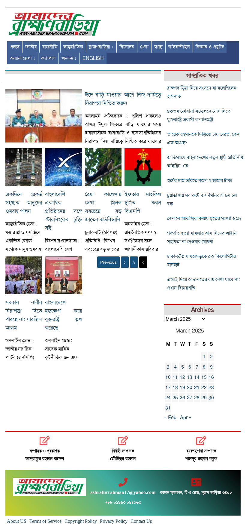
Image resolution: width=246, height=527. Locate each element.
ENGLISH (93, 58)
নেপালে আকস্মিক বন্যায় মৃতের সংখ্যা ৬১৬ (204, 219)
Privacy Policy (114, 521)
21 (197, 388)
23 (211, 388)
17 (168, 388)
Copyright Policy (80, 521)
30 (211, 398)
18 (175, 388)
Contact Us (141, 521)
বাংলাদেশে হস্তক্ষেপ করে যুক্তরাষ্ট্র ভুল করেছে (63, 315)
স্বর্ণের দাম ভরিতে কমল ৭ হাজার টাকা (199, 181)
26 (182, 398)
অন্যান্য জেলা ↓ (22, 58)
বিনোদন (126, 47)
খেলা (144, 47)
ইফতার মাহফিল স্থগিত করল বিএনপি (142, 202)
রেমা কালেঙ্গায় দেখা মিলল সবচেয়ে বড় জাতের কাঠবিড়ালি (103, 207)
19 (182, 388)
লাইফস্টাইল (179, 47)
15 (204, 377)
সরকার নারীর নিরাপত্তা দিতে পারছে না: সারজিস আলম (23, 315)
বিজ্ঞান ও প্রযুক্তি (210, 47)
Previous (108, 262)
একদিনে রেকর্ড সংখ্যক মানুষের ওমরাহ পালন (23, 202)
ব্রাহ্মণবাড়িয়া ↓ (101, 47)
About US (16, 521)
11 (175, 377)
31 (168, 408)
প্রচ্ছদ (15, 47)
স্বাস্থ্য (158, 47)
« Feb (170, 418)
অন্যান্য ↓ (69, 58)
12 (182, 377)
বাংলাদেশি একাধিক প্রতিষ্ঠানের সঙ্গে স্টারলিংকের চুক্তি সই (63, 211)
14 (197, 377)
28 (197, 398)
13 (189, 377)
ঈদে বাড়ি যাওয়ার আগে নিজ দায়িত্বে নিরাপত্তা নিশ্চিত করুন (123, 98)
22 (204, 388)
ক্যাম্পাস (48, 58)
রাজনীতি (50, 47)
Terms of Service (45, 521)
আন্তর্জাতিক (73, 47)
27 (189, 398)
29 (204, 398)
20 (189, 388)
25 (175, 398)
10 (168, 377)
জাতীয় (31, 47)
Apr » (185, 418)
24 (168, 398)
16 (211, 377)
